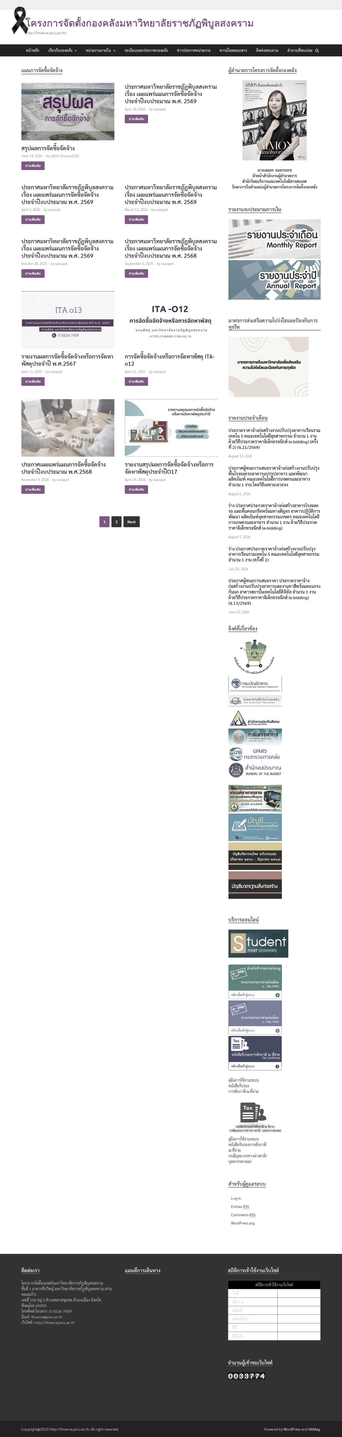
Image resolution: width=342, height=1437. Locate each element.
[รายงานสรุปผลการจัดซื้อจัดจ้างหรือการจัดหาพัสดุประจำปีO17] (171, 430)
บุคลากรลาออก (239, 1161)
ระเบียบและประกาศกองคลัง (146, 50)
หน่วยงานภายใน (98, 50)
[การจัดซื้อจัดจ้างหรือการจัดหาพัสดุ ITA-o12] (171, 322)
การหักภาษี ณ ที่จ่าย (243, 1091)
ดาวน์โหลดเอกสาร (233, 50)
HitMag (314, 1429)
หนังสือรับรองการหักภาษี (247, 1144)
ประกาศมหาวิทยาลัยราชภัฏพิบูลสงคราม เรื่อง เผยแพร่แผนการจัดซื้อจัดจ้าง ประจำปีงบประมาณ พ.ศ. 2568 (171, 248)
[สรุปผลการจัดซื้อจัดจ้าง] (67, 113)
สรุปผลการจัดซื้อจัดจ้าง (48, 148)
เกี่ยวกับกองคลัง (60, 50)
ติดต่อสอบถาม (267, 50)
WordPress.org (243, 1222)
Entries (240, 1206)
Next (131, 521)
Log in (236, 1198)
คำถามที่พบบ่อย (299, 50)
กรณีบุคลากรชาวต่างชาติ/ (247, 1155)
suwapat (159, 109)
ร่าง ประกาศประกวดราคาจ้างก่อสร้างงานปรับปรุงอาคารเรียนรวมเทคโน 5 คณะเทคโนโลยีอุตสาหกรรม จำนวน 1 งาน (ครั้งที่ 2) (273, 554)
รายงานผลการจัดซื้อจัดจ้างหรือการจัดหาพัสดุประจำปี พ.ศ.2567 (67, 360)
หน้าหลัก (32, 50)
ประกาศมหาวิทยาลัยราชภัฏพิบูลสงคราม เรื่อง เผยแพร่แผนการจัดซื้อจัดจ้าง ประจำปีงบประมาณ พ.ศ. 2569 (171, 94)
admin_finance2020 (64, 155)
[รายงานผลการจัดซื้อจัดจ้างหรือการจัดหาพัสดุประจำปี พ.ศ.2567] (67, 322)
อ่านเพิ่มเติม (33, 165)
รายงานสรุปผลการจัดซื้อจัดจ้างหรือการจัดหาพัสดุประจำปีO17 (169, 468)
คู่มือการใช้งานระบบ (243, 1080)
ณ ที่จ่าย (234, 1150)
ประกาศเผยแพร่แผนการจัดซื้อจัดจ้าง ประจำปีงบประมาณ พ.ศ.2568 (63, 468)
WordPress (292, 1429)
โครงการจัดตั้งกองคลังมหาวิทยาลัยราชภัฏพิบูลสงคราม (139, 22)
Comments (243, 1214)
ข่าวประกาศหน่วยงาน (194, 50)
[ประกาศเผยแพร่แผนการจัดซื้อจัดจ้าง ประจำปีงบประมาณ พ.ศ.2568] (67, 430)
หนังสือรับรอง (238, 1085)
